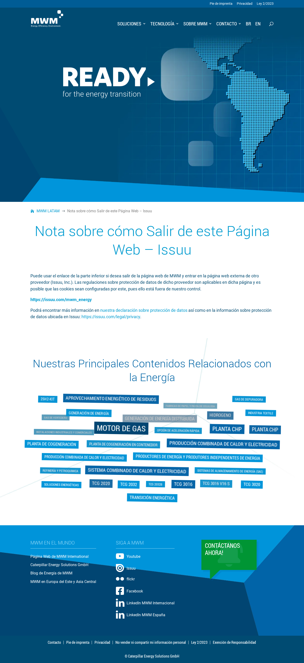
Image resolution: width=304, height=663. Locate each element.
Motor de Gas (122, 428)
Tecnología (162, 24)
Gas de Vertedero (60, 419)
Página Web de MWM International (59, 556)
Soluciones (129, 24)
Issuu (131, 568)
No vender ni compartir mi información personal (150, 642)
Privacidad (244, 3)
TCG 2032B (155, 484)
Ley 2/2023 (265, 3)
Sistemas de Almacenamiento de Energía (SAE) (231, 471)
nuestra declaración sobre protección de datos (143, 310)
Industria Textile (258, 413)
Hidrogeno (217, 417)
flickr (131, 579)
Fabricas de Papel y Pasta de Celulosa (188, 408)
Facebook (135, 591)
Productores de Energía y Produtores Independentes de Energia (197, 457)
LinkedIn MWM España (146, 615)
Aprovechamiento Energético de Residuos (111, 399)
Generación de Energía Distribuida (159, 420)
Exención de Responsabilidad (234, 642)
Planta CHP (226, 429)
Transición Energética (152, 497)
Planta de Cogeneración (51, 444)
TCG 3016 (183, 484)
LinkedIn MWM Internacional (151, 603)
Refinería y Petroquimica (58, 471)
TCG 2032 (129, 484)
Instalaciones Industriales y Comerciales (68, 433)
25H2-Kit (51, 400)
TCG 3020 (250, 484)
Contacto (226, 24)
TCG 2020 (100, 484)
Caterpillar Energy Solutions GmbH (59, 565)
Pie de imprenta (221, 3)
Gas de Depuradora (250, 398)
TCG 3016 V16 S (217, 484)
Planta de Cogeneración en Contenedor (123, 444)
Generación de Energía (90, 414)
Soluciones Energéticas (62, 484)
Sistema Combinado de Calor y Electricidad (137, 470)
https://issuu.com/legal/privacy (110, 316)
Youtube (133, 556)
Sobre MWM (195, 24)
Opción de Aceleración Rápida (178, 429)
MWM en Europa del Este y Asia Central (63, 581)
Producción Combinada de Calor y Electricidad (222, 444)
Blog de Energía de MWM (51, 573)
